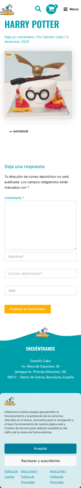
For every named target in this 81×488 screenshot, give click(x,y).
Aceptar (40, 448)
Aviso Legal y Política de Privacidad (29, 476)
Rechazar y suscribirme (40, 461)
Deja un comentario (19, 37)
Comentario (14, 198)
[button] (38, 10)
